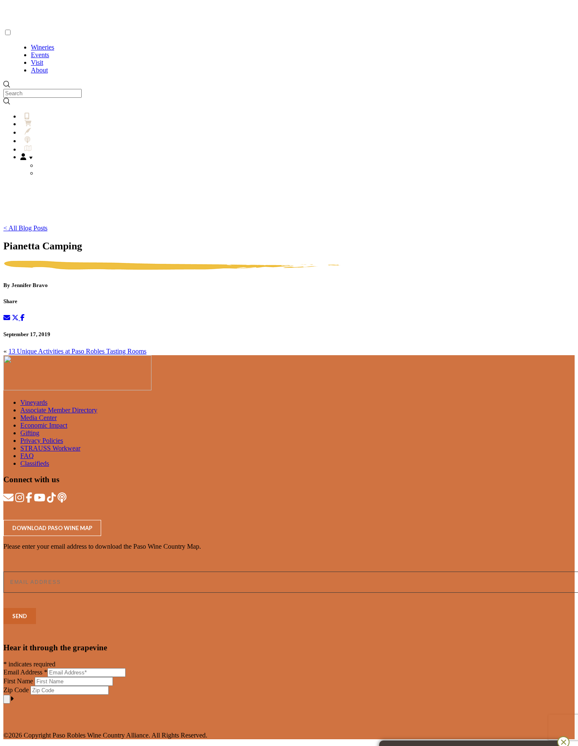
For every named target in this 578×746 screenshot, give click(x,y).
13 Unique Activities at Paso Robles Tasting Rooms (77, 351)
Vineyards (33, 402)
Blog (40, 132)
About (39, 70)
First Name (19, 681)
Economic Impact (43, 425)
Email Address (25, 672)
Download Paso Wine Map (52, 528)
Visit (37, 62)
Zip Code (16, 690)
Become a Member (66, 165)
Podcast (44, 140)
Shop (41, 123)
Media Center (38, 417)
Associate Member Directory (58, 410)
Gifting (29, 433)
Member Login (61, 173)
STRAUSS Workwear (50, 448)
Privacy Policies (41, 440)
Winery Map (51, 149)
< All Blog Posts (25, 228)
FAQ (27, 455)
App (36, 116)
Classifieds (34, 463)
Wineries (42, 47)
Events (40, 54)
